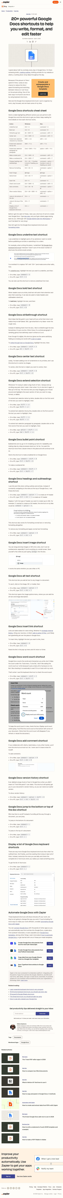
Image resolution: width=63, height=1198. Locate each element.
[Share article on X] (27, 41)
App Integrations (47, 1189)
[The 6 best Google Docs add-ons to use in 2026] (10, 1115)
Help (35, 1187)
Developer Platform (42, 1187)
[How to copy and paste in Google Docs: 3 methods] (10, 1093)
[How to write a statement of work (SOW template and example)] (10, 1127)
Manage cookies (48, 1193)
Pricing (31, 1187)
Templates (39, 1189)
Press (49, 1187)
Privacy (59, 1193)
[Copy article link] (35, 41)
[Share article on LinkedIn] (30, 41)
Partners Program (57, 1189)
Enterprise (58, 1187)
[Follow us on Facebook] (8, 1188)
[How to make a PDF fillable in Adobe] (10, 1138)
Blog (5, 6)
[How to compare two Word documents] (10, 1070)
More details (12, 941)
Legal (55, 1193)
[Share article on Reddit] (33, 41)
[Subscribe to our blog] (19, 1188)
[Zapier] (6, 2)
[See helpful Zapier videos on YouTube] (16, 1188)
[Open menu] (60, 2)
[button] (42, 1013)
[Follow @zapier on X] (14, 1188)
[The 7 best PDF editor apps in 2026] (10, 1058)
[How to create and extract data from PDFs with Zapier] (10, 1104)
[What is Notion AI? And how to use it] (10, 1081)
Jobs (54, 1187)
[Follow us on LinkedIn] (11, 1188)
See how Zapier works (24, 1176)
